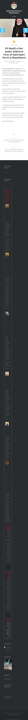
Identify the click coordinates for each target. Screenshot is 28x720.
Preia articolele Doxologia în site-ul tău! (8, 630)
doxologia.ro (8, 621)
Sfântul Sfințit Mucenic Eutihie (8, 382)
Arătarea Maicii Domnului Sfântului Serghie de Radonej (8, 326)
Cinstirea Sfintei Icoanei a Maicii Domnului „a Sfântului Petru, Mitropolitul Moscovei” (8, 478)
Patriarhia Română (15, 61)
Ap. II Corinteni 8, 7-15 (8, 566)
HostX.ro (8, 698)
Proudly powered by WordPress (11, 713)
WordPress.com (16, 715)
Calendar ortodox (8, 195)
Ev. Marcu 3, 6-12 (8, 615)
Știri (15, 45)
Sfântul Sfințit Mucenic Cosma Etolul (8, 214)
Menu (14, 16)
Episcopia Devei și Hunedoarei (14, 12)
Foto (12, 45)
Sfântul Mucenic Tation (8, 430)
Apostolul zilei (8, 527)
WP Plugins (19, 719)
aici (13, 101)
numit (13, 73)
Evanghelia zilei (8, 574)
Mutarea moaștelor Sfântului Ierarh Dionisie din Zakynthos (8, 267)
